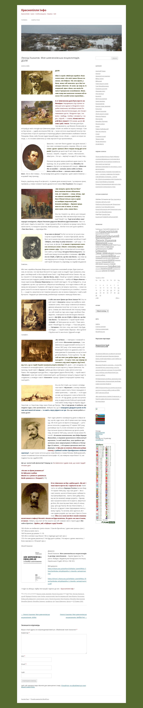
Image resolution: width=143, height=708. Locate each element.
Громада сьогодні (101, 89)
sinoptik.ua (99, 440)
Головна (24, 20)
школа (104, 270)
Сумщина (101, 250)
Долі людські (100, 94)
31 (100, 295)
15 (118, 288)
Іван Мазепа (73, 596)
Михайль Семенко (39, 601)
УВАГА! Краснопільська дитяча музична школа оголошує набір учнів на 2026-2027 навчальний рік (108, 390)
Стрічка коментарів (102, 329)
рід (54, 601)
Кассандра (80, 596)
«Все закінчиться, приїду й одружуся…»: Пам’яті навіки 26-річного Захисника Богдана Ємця (108, 398)
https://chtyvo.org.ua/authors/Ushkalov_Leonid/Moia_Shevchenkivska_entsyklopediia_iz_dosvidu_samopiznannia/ (67, 571)
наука (112, 262)
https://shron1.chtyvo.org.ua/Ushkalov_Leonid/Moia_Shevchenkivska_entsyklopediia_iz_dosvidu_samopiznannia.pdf (67, 581)
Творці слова (100, 139)
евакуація (115, 258)
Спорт (98, 134)
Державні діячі (100, 91)
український (106, 268)
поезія (112, 264)
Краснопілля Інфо (33, 10)
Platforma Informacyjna (103, 204)
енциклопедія (50, 596)
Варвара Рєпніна (31, 596)
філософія (98, 271)
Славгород (109, 246)
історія (111, 270)
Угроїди (118, 253)
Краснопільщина (103, 238)
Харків (104, 255)
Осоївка (110, 243)
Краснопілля (108, 231)
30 (96, 295)
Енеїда (43, 596)
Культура (99, 109)
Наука (98, 126)
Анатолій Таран (101, 71)
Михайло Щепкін (26, 601)
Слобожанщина (101, 249)
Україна (98, 256)
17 (100, 290)
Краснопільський (107, 236)
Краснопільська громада (102, 233)
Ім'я (23, 656)
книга (47, 599)
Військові (99, 81)
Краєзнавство (100, 104)
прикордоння (101, 266)
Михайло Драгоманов (77, 599)
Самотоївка (100, 247)
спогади (98, 268)
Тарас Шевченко (60, 601)
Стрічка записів (101, 327)
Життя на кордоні (101, 99)
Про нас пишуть (101, 131)
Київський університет (28, 599)
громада (99, 258)
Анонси (98, 73)
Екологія (98, 96)
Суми (110, 248)
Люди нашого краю (102, 114)
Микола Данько (101, 116)
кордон (117, 260)
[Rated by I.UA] (100, 410)
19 (107, 290)
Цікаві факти (100, 144)
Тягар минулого (101, 141)
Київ (97, 232)
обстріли (99, 264)
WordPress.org (100, 332)
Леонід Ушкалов (57, 594)
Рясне (119, 245)
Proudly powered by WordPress (40, 699)
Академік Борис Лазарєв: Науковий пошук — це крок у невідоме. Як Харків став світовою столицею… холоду (108, 174)
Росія (115, 245)
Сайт (23, 672)
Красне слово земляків (44, 594)
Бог (71, 594)
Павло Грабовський (102, 129)
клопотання (40, 599)
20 (111, 290)
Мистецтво (99, 119)
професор (49, 601)
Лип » (117, 298)
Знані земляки (100, 101)
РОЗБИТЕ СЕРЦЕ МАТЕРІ (110, 217)
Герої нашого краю (102, 84)
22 (118, 290)
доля (38, 596)
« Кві (97, 298)
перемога (106, 264)
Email (23, 664)
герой (118, 256)
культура (98, 262)
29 (118, 293)
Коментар (25, 633)
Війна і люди (100, 79)
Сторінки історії (101, 136)
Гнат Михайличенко (102, 86)
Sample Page (35, 20)
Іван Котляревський (61, 596)
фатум (69, 601)
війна (112, 256)
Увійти (98, 324)
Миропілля (101, 242)
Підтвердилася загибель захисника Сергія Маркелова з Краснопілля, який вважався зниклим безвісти (108, 381)
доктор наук (107, 258)
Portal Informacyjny (102, 209)
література (106, 262)
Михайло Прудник (102, 121)
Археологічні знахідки (103, 76)
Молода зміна (100, 124)
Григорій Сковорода (109, 229)
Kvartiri (98, 217)
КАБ (118, 229)
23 (96, 293)
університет (116, 268)
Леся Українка (65, 599)
